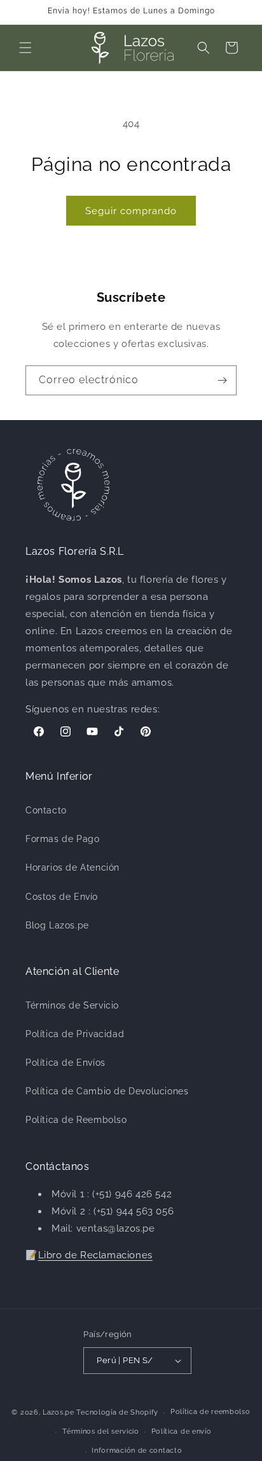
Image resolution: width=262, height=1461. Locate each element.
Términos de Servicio (72, 1005)
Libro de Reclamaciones (95, 1255)
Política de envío (181, 1431)
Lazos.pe (58, 1412)
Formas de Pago (62, 839)
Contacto (46, 810)
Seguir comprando (131, 211)
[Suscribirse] (222, 380)
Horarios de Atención (72, 867)
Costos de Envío (61, 897)
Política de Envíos (65, 1062)
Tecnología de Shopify (117, 1412)
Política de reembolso (210, 1412)
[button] (25, 48)
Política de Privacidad (74, 1034)
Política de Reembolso (76, 1120)
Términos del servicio (100, 1431)
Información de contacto (137, 1450)
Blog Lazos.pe (57, 925)
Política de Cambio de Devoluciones (106, 1091)
